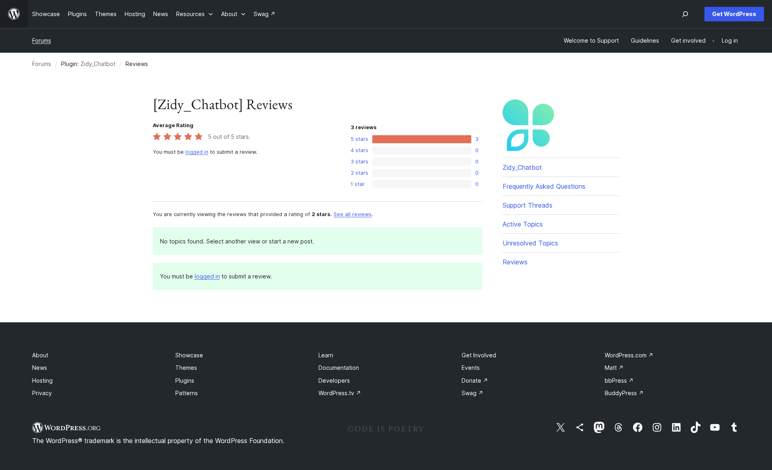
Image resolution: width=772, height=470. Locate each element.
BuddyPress (624, 393)
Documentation (338, 367)
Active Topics (523, 224)
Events (471, 367)
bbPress (619, 380)
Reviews (515, 262)
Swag (472, 393)
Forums (41, 40)
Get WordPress (734, 13)
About (40, 355)
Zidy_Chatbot (97, 63)
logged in (196, 152)
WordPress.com (629, 355)
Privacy (42, 393)
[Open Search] (685, 14)
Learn (325, 355)
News (39, 367)
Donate (475, 380)
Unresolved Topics (530, 243)
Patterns (186, 393)
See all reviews (353, 214)
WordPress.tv (339, 393)
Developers (334, 380)
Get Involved (479, 355)
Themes (186, 367)
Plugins (184, 380)
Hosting (42, 380)
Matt (614, 367)
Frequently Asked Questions (544, 186)
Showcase (189, 355)
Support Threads (527, 205)
